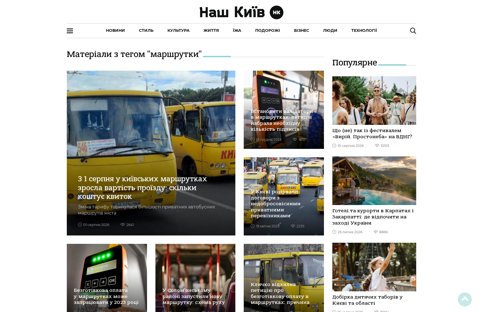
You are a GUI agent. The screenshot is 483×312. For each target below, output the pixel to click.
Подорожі (267, 30)
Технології (364, 30)
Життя (211, 30)
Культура (178, 30)
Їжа (237, 30)
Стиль (146, 30)
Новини (115, 30)
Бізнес (301, 30)
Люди (330, 30)
